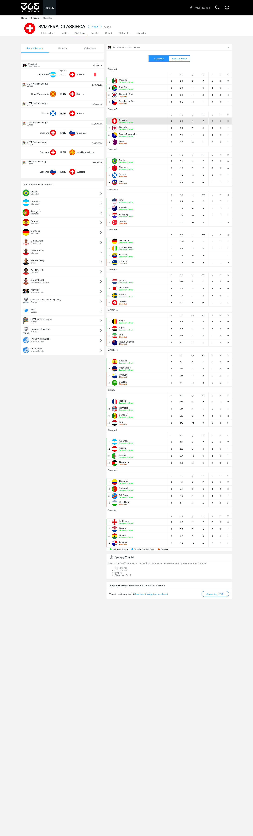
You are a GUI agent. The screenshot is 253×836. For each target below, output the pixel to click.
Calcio (24, 18)
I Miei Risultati (201, 7)
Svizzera (35, 18)
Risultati (49, 7)
